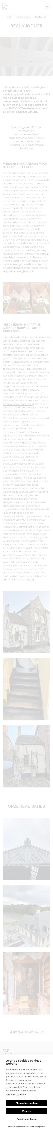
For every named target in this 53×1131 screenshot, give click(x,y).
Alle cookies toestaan (27, 1103)
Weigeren (26, 1111)
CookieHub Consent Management (31, 1126)
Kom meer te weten (16, 1094)
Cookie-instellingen (27, 1119)
